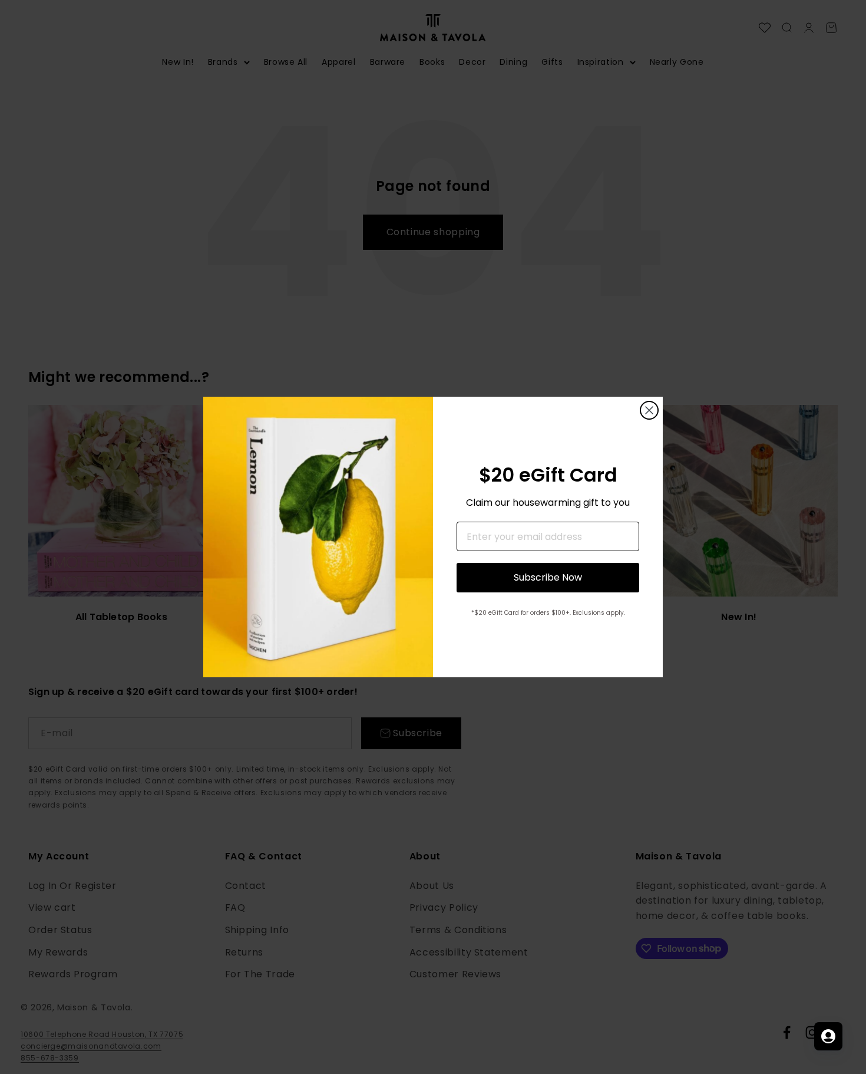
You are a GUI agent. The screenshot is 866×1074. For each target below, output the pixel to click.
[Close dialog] (649, 410)
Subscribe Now (548, 577)
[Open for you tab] (828, 1036)
